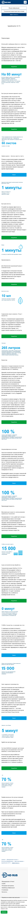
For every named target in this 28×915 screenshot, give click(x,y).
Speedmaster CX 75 (5, 862)
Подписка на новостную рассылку (11, 897)
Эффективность (14, 14)
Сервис (3, 883)
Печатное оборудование (7, 861)
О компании (5, 890)
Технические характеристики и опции (14, 11)
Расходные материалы (8, 885)
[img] (25, 2)
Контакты (4, 892)
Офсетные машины (19, 861)
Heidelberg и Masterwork (8, 887)
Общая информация (14, 8)
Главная (3, 859)
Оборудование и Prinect (12, 859)
